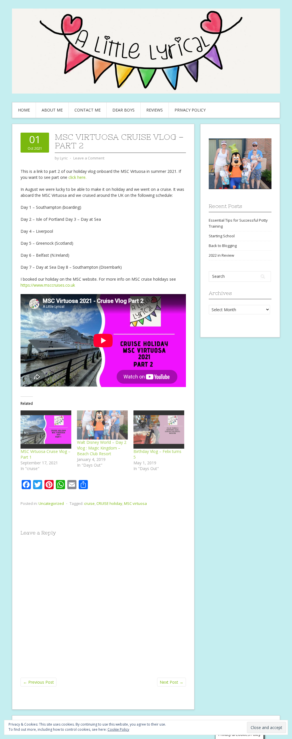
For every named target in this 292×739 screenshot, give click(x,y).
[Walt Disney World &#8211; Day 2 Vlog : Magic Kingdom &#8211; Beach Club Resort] (102, 425)
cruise (89, 503)
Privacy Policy (190, 110)
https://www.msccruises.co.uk (48, 285)
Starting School (222, 235)
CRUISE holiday (109, 503)
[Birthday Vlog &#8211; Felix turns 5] (158, 429)
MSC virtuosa (135, 503)
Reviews (154, 110)
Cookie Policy (118, 729)
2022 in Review (221, 255)
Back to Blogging (223, 245)
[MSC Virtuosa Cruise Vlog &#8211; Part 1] (46, 429)
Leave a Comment (88, 158)
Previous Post (38, 682)
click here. (77, 177)
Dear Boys (123, 110)
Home (24, 110)
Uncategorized (51, 503)
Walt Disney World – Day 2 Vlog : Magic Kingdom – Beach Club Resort (101, 448)
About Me (52, 110)
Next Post (171, 682)
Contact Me (87, 110)
